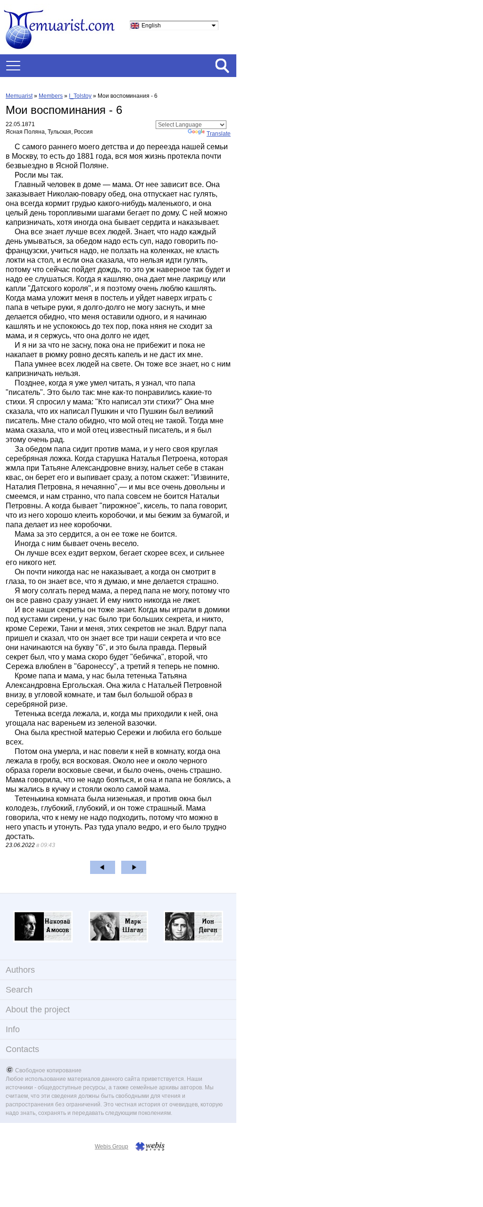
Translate (219, 133)
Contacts (22, 1049)
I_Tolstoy (80, 96)
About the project (38, 1009)
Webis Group (111, 1146)
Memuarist (19, 96)
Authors (20, 970)
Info (13, 1029)
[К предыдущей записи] (102, 867)
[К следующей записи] (133, 867)
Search (19, 989)
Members (51, 96)
